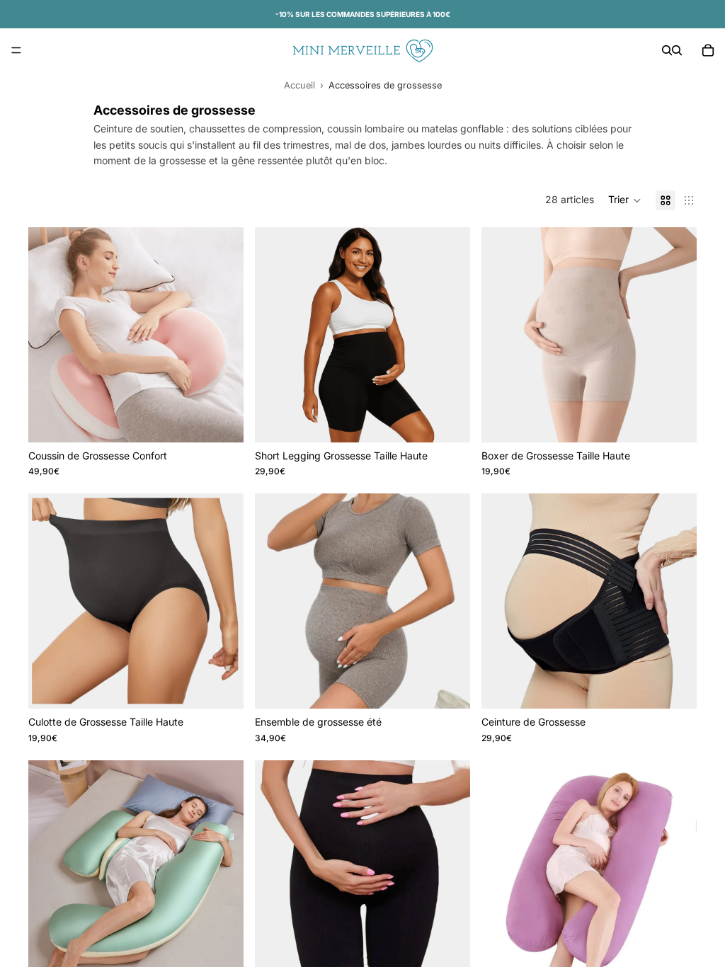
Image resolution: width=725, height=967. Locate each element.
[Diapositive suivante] (222, 334)
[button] (624, 200)
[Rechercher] (667, 50)
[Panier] (708, 50)
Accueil (299, 85)
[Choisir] (221, 420)
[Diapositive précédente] (49, 334)
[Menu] (16, 50)
